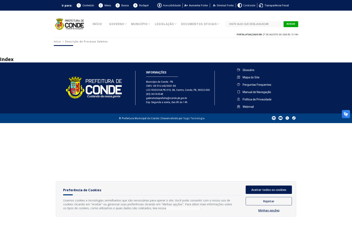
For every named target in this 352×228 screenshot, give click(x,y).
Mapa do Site (251, 77)
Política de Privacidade (257, 99)
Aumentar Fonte (198, 5)
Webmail (248, 106)
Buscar (291, 24)
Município (139, 24)
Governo (116, 24)
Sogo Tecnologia (194, 118)
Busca (123, 5)
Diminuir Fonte (225, 5)
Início (97, 24)
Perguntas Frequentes (256, 84)
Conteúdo (86, 5)
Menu (105, 5)
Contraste (249, 5)
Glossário (248, 70)
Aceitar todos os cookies (268, 190)
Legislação (164, 24)
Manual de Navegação (256, 92)
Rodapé (141, 5)
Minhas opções (268, 210)
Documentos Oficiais (199, 24)
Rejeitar (268, 201)
